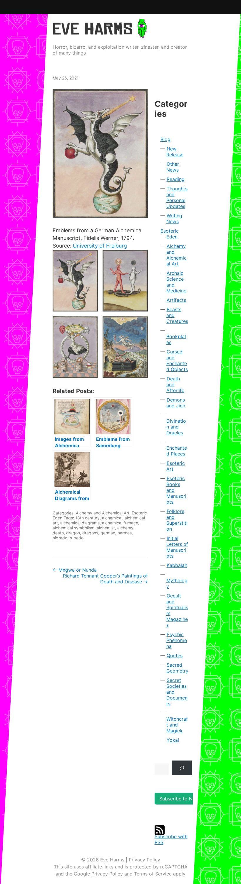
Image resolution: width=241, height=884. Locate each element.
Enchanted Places (176, 451)
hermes (125, 532)
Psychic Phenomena (176, 640)
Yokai (173, 740)
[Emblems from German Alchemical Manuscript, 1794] (100, 153)
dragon (73, 532)
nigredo (60, 537)
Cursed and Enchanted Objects (177, 360)
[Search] (182, 768)
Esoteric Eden (169, 234)
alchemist (106, 527)
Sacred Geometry (177, 668)
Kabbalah (177, 565)
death (58, 532)
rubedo (76, 537)
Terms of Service (153, 874)
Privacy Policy (144, 860)
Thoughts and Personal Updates (177, 197)
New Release (174, 152)
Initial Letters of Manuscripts (177, 547)
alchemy (125, 527)
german (108, 532)
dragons (90, 532)
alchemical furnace (120, 522)
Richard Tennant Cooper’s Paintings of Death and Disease (105, 579)
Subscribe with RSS (171, 839)
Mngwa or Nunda (75, 570)
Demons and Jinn (175, 403)
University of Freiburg (100, 246)
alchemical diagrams (80, 522)
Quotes (175, 655)
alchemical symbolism (73, 527)
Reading (176, 179)
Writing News (174, 218)
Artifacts (176, 300)
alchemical (112, 517)
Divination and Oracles (176, 427)
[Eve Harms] (100, 34)
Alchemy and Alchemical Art (102, 512)
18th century (87, 517)
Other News (172, 167)
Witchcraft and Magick (177, 725)
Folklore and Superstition (177, 520)
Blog (165, 139)
